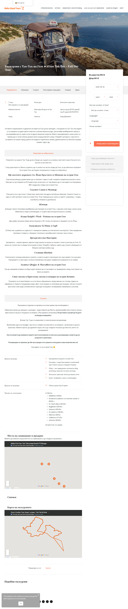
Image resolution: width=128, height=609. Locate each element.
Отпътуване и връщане (51, 90)
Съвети (36, 90)
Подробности (12, 90)
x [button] (38, 595)
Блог (122, 8)
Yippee (48, 568)
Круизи (57, 8)
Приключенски (47, 8)
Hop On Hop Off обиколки (94, 8)
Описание (24, 90)
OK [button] (21, 603)
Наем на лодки (112, 8)
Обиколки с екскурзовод (72, 8)
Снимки (68, 90)
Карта (77, 90)
